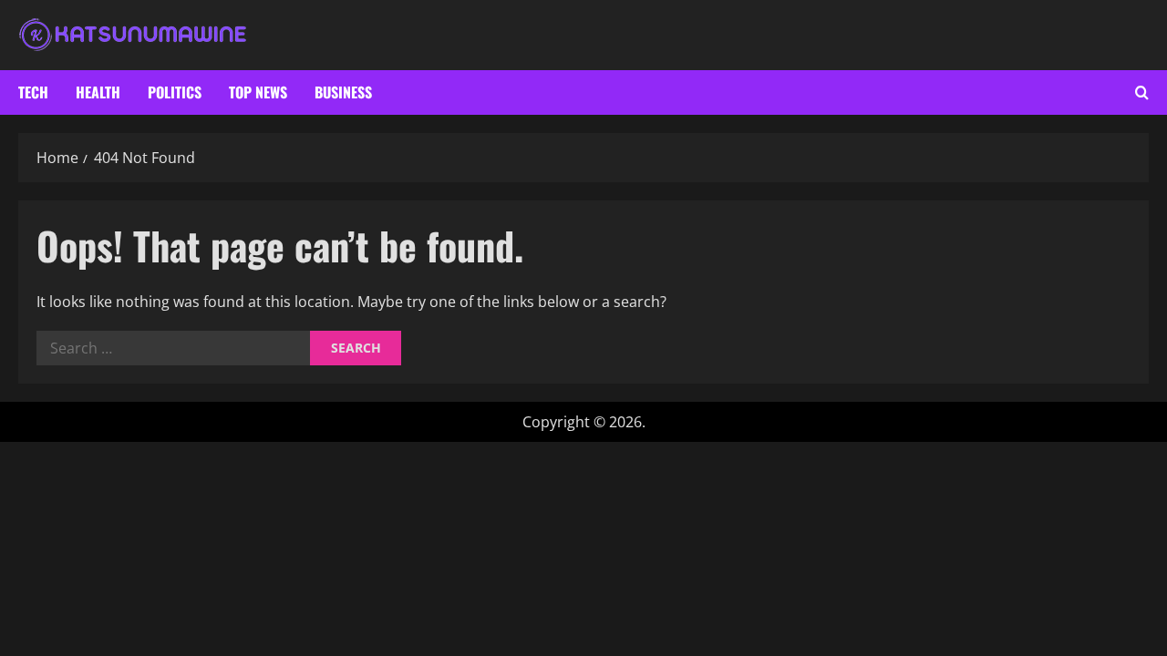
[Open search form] (1142, 92)
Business (343, 92)
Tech (33, 92)
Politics (174, 92)
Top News (258, 92)
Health (98, 92)
